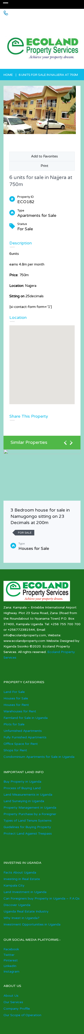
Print (43, 166)
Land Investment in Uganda (25, 892)
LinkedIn (10, 966)
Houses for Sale (16, 698)
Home (8, 75)
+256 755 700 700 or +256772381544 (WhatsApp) (38, 22)
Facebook (11, 949)
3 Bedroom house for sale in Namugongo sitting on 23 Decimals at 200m (40, 516)
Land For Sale (14, 692)
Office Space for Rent (21, 744)
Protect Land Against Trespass (28, 834)
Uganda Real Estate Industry (26, 911)
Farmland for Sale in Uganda (26, 718)
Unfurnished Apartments (23, 731)
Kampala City (14, 885)
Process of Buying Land (22, 788)
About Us (11, 996)
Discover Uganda (17, 905)
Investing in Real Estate (22, 879)
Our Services (13, 1002)
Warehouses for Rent (20, 711)
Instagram (11, 971)
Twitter (9, 955)
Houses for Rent (16, 705)
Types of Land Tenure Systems (28, 821)
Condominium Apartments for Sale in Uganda (39, 757)
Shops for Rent (15, 750)
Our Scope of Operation (22, 1015)
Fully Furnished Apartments (25, 737)
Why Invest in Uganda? (21, 918)
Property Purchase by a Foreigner (30, 814)
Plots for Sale (14, 724)
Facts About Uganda (20, 872)
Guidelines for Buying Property (27, 827)
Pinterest (11, 960)
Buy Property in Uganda (22, 782)
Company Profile (17, 1009)
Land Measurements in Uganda (28, 795)
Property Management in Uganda (30, 808)
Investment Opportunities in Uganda (32, 924)
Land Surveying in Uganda (24, 801)
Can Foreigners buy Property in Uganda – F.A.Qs (42, 898)
